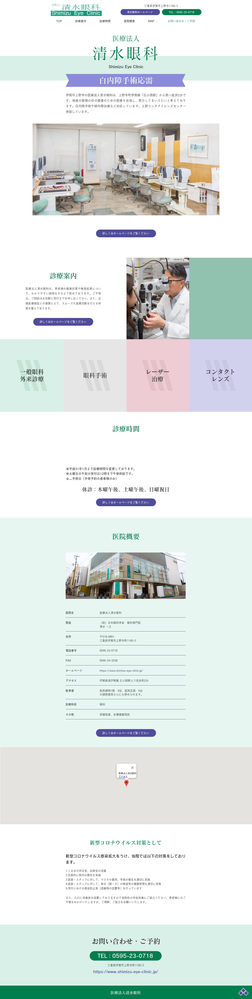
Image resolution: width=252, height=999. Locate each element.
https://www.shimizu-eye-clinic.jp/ (121, 670)
